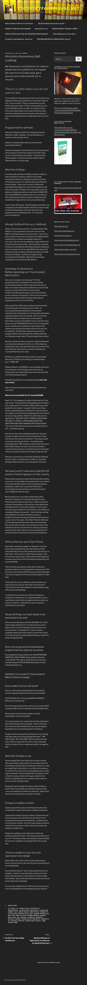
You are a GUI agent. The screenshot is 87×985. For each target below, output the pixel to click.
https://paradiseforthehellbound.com (66, 240)
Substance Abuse (33, 921)
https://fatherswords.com (63, 235)
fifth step (12, 914)
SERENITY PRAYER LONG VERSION (18, 29)
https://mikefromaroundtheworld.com (67, 254)
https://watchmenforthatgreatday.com (67, 245)
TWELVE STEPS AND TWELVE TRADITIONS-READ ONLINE (26, 34)
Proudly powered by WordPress (15, 980)
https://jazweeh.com (61, 226)
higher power (40, 914)
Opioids (23, 917)
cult (16, 912)
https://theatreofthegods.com (64, 231)
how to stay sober (24, 915)
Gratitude (12, 905)
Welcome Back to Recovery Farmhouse (19, 23)
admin (25, 53)
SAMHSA (31, 917)
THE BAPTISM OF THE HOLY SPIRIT (64, 29)
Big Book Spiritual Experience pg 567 (51, 23)
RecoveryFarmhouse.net (48, 8)
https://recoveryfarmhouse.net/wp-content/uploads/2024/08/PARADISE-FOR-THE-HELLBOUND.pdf (67, 110)
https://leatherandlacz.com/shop (65, 249)
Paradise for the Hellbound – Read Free (18, 39)
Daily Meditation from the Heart (64, 34)
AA (17, 908)
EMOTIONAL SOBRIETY (39, 912)
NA (18, 917)
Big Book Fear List (41, 29)
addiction (24, 908)
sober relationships (31, 919)
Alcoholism (24, 910)
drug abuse (24, 912)
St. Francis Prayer (16, 921)
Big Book (34, 910)
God (31, 914)
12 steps (11, 908)
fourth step (23, 914)
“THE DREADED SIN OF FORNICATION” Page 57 (53, 39)
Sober (18, 919)
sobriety (45, 919)
